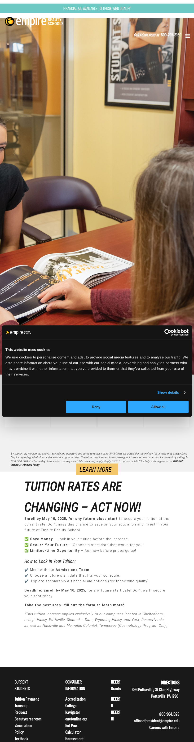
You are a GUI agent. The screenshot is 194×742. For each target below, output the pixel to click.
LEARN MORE (95, 469)
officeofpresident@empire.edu (157, 721)
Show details (168, 392)
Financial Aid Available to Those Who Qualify (97, 8)
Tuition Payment (27, 699)
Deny (96, 407)
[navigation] (40, 21)
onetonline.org (76, 719)
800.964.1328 (169, 714)
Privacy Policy (32, 465)
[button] (187, 35)
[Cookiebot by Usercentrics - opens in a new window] (168, 332)
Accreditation (75, 699)
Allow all (158, 407)
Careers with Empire (164, 727)
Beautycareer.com (28, 719)
